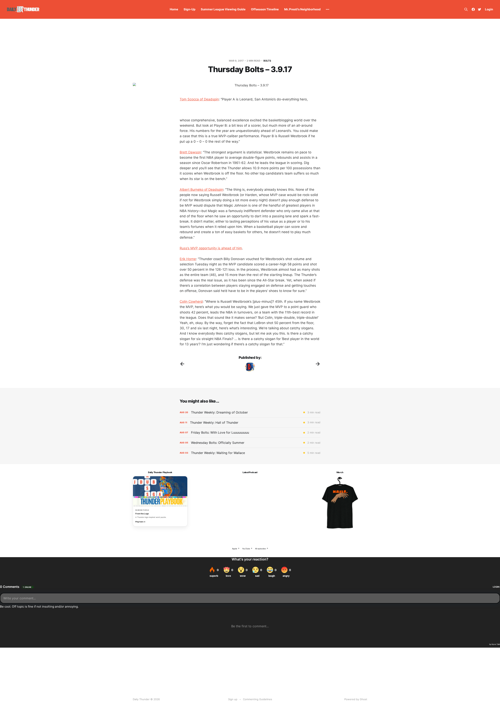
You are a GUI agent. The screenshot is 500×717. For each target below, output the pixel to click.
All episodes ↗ (261, 549)
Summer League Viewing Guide (223, 9)
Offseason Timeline (265, 9)
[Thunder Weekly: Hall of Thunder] (250, 423)
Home (174, 9)
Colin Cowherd (191, 301)
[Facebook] (473, 9)
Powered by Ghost (355, 699)
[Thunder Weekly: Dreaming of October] (250, 412)
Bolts (267, 60)
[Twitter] (479, 9)
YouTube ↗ (247, 549)
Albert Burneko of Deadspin (201, 190)
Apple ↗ (235, 549)
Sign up (232, 699)
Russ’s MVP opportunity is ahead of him (211, 248)
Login (489, 9)
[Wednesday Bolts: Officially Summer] (250, 443)
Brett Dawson (190, 152)
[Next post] (317, 364)
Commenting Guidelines (257, 699)
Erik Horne (188, 259)
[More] (327, 9)
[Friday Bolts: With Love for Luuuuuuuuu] (250, 433)
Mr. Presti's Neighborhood (302, 9)
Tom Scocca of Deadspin (199, 99)
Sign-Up (189, 9)
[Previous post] (182, 364)
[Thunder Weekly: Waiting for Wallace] (250, 453)
